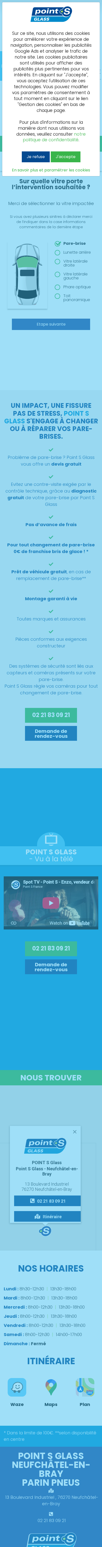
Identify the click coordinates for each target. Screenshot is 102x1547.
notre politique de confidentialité (54, 137)
